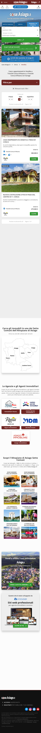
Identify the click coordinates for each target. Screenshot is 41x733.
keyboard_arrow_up (9, 99)
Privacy (35, 722)
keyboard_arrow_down (12, 99)
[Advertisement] (20, 247)
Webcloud (29, 722)
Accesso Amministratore (7, 726)
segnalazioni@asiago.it (22, 719)
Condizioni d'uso (6, 723)
